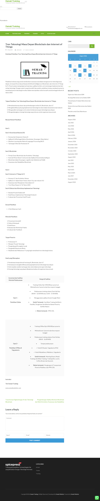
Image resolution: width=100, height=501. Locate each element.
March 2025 (71, 173)
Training (21, 12)
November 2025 (73, 148)
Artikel (38, 467)
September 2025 (73, 154)
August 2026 (72, 119)
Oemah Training (12, 26)
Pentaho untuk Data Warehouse (77, 111)
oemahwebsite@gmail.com (8, 17)
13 (84, 70)
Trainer (29, 12)
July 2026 (71, 122)
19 (79, 75)
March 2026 (71, 135)
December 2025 (72, 144)
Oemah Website (60, 494)
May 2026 (71, 129)
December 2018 (72, 179)
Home (1, 12)
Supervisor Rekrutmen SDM (76, 94)
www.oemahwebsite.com (13, 388)
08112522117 (53, 12)
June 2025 (71, 163)
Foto (37, 12)
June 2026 (71, 126)
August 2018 (72, 182)
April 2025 (71, 169)
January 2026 (72, 141)
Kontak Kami (46, 12)
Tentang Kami (11, 12)
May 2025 (71, 166)
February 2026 (72, 138)
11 (74, 70)
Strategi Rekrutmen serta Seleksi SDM (79, 98)
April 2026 (71, 132)
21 (89, 75)
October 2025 (72, 151)
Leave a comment (29, 50)
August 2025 (72, 157)
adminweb (18, 50)
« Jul (69, 86)
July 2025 (71, 160)
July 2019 (71, 176)
